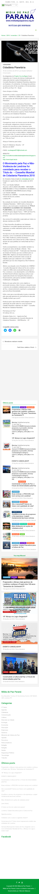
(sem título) (5, 803)
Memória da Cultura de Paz (10, 735)
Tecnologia (5, 755)
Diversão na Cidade (18, 435)
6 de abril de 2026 (17, 508)
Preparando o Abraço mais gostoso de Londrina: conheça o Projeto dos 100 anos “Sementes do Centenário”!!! (24, 412)
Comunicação (16, 512)
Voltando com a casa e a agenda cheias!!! (14, 818)
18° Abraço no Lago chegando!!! (23, 438)
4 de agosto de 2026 (18, 417)
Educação (30, 407)
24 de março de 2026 (18, 530)
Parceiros (4, 740)
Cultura (23, 407)
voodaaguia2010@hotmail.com (17, 150)
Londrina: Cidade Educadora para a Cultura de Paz (16, 810)
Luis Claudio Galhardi (25, 71)
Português (8, 5)
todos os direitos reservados (25, 888)
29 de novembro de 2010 (10, 71)
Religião (4, 745)
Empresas (4, 730)
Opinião (4, 737)
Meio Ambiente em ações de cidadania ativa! (22, 527)
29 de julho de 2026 (17, 440)
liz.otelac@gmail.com (26, 179)
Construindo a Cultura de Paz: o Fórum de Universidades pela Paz (24, 485)
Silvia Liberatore (29, 417)
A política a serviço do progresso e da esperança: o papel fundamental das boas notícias (24, 516)
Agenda (14, 481)
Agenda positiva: (6, 814)
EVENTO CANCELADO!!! (20, 461)
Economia (4, 725)
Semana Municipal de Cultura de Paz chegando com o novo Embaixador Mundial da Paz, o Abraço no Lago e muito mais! (18, 829)
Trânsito (4, 758)
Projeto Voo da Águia (21, 76)
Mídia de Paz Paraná (24, 886)
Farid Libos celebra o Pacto (25, 347)
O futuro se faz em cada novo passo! (13, 807)
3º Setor (4, 707)
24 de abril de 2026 (17, 488)
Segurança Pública (7, 753)
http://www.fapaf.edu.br (10, 159)
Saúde (22, 534)
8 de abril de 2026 (17, 498)
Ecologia (24, 524)
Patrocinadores (6, 743)
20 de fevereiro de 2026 (19, 549)
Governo (4, 732)
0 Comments (7, 73)
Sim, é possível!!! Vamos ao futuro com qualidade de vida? (23, 505)
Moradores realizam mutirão (13, 341)
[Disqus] (19, 376)
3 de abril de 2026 (17, 520)
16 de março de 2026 (18, 536)
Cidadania (7, 64)
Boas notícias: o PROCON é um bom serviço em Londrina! (23, 495)
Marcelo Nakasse (24, 891)
